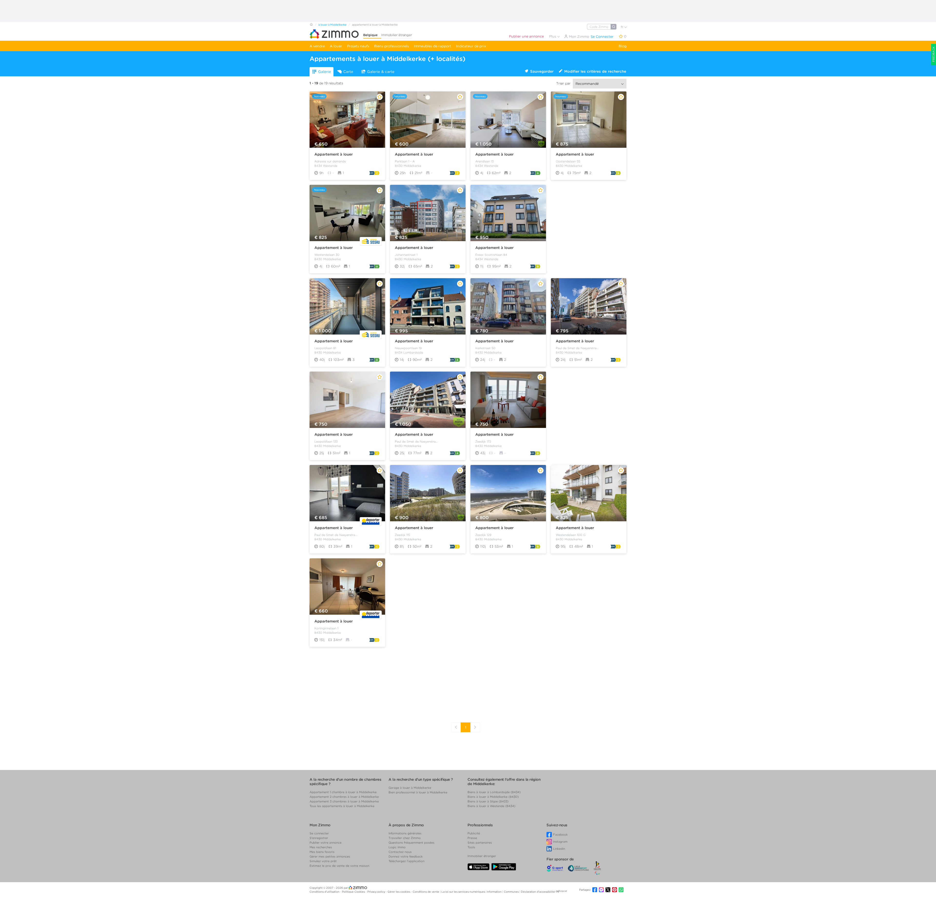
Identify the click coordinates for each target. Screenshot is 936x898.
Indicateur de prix (471, 46)
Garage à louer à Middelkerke (410, 787)
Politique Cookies (354, 891)
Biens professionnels (391, 46)
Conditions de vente (426, 891)
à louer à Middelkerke (332, 24)
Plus (553, 36)
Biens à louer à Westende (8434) (491, 806)
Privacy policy (376, 891)
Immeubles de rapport (432, 46)
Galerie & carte (380, 71)
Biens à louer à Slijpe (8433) (488, 801)
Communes (511, 891)
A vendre (317, 46)
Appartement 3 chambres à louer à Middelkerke (344, 801)
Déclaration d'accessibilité (538, 891)
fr (622, 27)
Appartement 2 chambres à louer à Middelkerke (344, 797)
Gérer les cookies (399, 891)
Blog (622, 46)
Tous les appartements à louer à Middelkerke (342, 806)
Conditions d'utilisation (325, 891)
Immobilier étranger (396, 35)
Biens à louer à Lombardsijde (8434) (494, 792)
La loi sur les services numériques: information (471, 891)
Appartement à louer (333, 154)
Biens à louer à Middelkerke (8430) (493, 797)
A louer (336, 46)
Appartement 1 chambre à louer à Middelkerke (343, 792)
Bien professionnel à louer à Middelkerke (418, 792)
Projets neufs (358, 46)
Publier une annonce (526, 36)
